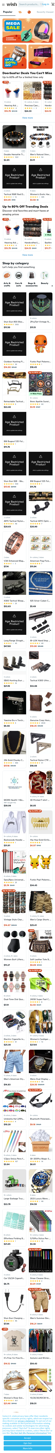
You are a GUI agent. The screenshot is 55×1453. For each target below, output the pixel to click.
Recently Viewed (45, 12)
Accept (27, 1437)
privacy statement (26, 1421)
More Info (27, 1448)
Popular (7, 12)
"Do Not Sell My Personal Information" (29, 1433)
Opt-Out (28, 1443)
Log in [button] (45, 4)
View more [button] (27, 117)
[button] (41, 4)
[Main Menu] (3, 4)
